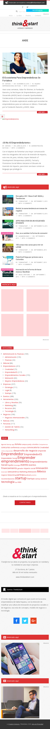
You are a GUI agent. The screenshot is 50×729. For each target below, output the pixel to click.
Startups (10, 208)
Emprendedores (9, 366)
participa (21, 474)
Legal (7, 390)
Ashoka (18, 444)
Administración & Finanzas (13, 354)
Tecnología (9, 221)
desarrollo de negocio (25, 450)
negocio (4, 475)
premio (33, 475)
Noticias (18, 86)
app (13, 444)
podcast (28, 475)
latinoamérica (13, 471)
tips (16, 482)
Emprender (26, 457)
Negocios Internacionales (15, 417)
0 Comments (32, 86)
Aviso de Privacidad (37, 724)
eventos (32, 465)
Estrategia (9, 387)
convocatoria (33, 447)
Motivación (9, 378)
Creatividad (9, 369)
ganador (20, 468)
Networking (9, 430)
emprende (42, 451)
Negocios (7, 414)
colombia (35, 444)
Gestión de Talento (12, 427)
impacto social (29, 468)
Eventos (6, 396)
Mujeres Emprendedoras (14, 381)
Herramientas (8, 399)
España (10, 465)
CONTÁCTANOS (25, 502)
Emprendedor (12, 454)
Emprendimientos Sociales (15, 375)
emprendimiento (15, 461)
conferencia (14, 447)
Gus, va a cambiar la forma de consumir (32, 233)
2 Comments (20, 148)
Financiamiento (9, 468)
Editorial (6, 363)
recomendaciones (8, 479)
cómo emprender (7, 451)
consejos (23, 448)
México (41, 471)
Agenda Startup (6, 444)
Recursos (9, 245)
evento (24, 464)
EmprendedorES (7, 233)
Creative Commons (14, 724)
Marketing (9, 405)
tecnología (7, 482)
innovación (42, 468)
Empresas (7, 384)
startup (21, 478)
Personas (6, 423)
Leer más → (42, 112)
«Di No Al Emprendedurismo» (16, 142)
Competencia (43, 444)
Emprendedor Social (9, 458)
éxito (19, 482)
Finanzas (8, 360)
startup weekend (41, 479)
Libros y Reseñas (11, 402)
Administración (37, 146)
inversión (4, 472)
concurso (5, 447)
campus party (26, 444)
